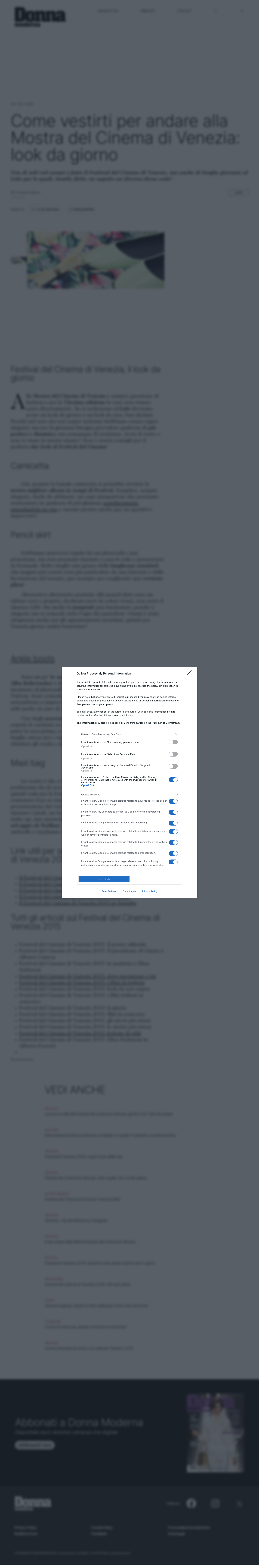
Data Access (129, 891)
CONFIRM (104, 879)
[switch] (173, 742)
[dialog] (129, 782)
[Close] (190, 673)
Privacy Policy (149, 891)
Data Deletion (109, 891)
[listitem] (129, 734)
